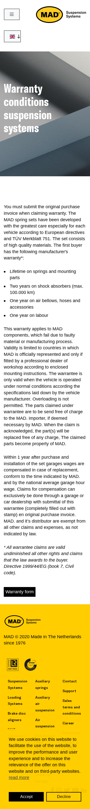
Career (68, 723)
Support (69, 691)
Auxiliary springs (42, 684)
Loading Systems (15, 700)
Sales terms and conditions (71, 706)
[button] (12, 36)
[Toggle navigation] (12, 14)
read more (19, 777)
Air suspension (44, 723)
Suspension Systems (17, 684)
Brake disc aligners (17, 716)
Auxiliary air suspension (44, 703)
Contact (69, 681)
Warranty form (20, 591)
